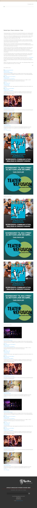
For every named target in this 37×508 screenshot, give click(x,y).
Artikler (9, 487)
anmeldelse (31, 57)
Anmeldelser (14, 487)
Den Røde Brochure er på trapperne (9, 78)
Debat (29, 487)
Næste (8, 469)
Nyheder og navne (6, 71)
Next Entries (9, 130)
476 (6, 130)
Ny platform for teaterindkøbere (8, 90)
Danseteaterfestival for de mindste (9, 108)
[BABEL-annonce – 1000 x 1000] (18, 162)
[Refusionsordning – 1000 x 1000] (18, 194)
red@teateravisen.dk (19, 500)
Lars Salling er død (6, 85)
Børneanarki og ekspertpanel (8, 72)
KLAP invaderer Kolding (7, 125)
